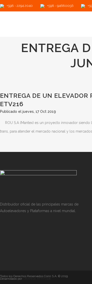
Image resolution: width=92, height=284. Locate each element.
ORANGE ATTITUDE (37, 278)
